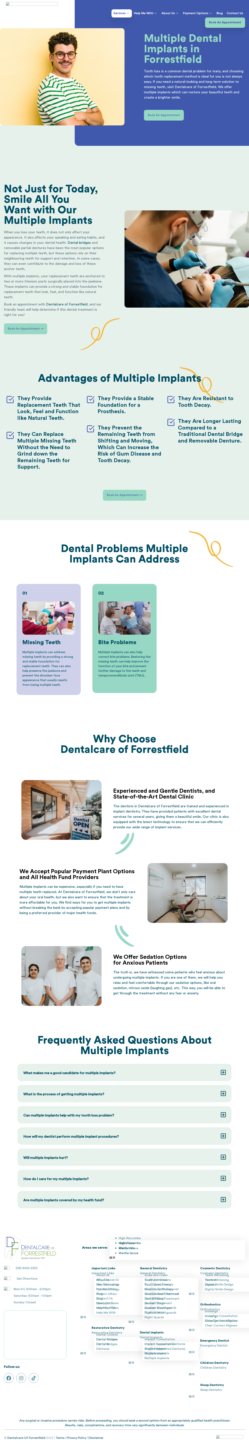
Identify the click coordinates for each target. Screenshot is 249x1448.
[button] (124, 1072)
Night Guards (154, 1317)
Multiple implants (32, 886)
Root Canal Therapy (159, 1289)
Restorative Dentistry (108, 1327)
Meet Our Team (107, 1308)
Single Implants (155, 1353)
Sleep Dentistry (212, 1385)
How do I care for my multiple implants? (56, 1179)
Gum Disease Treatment (162, 1298)
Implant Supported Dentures (165, 1348)
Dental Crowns (107, 1339)
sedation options (188, 982)
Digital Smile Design (219, 1289)
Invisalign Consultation (221, 1320)
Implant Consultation (160, 1344)
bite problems (120, 656)
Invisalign (211, 1316)
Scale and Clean (156, 1280)
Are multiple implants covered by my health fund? (63, 1200)
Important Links (103, 1268)
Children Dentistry (214, 1362)
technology (161, 822)
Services (119, 13)
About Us (168, 13)
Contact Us (235, 13)
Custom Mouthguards (160, 1312)
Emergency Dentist (214, 1340)
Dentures (102, 1348)
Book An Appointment (225, 22)
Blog (220, 13)
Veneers (210, 1284)
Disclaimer (96, 1437)
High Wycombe (130, 1238)
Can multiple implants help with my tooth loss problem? (68, 1115)
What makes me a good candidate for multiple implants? (69, 1073)
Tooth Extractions (158, 1284)
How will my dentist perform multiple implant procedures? (71, 1136)
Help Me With (143, 13)
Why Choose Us (107, 1284)
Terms (60, 1437)
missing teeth (108, 661)
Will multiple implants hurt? (45, 1157)
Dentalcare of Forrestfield (67, 304)
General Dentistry (153, 1268)
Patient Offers (106, 1294)
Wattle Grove (128, 1253)
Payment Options (195, 13)
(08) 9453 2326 (27, 1268)
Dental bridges (79, 242)
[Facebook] (9, 1378)
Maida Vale (127, 1248)
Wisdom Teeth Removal (162, 1294)
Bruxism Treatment (158, 1308)
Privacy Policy (76, 1437)
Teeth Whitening (217, 1280)
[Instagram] (21, 1378)
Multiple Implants (157, 1358)
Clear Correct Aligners (221, 1325)
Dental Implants (152, 1332)
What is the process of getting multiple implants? (63, 1094)
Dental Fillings (155, 1303)
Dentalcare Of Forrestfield (26, 1437)
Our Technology (107, 1289)
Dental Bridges (106, 1344)
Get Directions (27, 1278)
